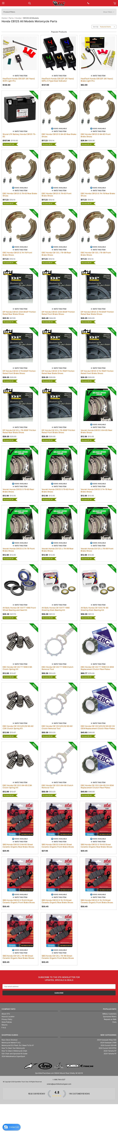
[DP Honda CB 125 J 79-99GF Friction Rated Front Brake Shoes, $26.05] (59, 405)
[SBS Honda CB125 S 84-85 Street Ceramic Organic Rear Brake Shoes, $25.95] (20, 819)
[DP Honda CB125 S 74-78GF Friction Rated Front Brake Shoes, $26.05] (98, 345)
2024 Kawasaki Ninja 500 (106, 1040)
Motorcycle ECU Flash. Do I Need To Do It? (18, 1045)
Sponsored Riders (109, 1016)
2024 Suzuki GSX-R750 (107, 1048)
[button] (59, 12)
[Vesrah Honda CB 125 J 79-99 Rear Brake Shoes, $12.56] (59, 523)
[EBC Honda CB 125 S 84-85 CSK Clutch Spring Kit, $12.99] (20, 760)
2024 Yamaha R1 (110, 1054)
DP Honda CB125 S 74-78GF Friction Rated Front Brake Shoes (97, 372)
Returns (4, 1025)
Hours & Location (8, 1016)
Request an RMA (110, 1019)
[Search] (29, 3)
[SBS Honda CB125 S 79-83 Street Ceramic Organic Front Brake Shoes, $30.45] (20, 875)
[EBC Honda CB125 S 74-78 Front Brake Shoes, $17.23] (20, 227)
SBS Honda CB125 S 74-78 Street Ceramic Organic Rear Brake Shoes (57, 901)
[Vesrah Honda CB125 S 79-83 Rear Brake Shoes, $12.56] (20, 464)
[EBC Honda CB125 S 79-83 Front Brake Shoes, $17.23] (59, 168)
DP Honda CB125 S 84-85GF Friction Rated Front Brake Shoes (58, 313)
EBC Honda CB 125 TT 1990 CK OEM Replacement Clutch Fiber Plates (97, 668)
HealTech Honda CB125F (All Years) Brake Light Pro (97, 79)
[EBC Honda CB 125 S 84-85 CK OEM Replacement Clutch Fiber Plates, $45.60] (98, 760)
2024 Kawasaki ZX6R (108, 1043)
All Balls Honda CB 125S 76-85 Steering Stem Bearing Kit (94, 609)
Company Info (8, 1009)
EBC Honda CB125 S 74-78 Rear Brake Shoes (98, 194)
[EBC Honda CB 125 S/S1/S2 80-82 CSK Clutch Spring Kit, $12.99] (20, 701)
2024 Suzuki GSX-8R (108, 1045)
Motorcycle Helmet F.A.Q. (11, 1043)
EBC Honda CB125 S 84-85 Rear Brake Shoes (59, 135)
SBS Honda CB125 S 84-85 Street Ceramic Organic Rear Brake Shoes (18, 845)
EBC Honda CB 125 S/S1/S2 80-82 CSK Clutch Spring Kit (18, 727)
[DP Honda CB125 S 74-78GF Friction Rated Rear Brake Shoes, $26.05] (59, 345)
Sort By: (96, 27)
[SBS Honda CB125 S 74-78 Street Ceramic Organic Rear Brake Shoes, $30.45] (59, 875)
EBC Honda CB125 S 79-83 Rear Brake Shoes (20, 194)
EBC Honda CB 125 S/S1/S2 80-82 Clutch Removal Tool (57, 727)
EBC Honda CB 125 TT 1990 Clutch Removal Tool (57, 668)
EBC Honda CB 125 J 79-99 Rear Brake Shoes (56, 253)
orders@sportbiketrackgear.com (59, 1084)
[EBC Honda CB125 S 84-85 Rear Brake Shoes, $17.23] (59, 109)
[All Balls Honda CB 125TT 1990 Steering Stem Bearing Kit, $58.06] (59, 582)
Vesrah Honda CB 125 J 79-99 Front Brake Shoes (97, 549)
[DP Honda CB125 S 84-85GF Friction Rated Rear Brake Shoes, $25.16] (20, 286)
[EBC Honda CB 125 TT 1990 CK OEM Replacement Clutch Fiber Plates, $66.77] (98, 641)
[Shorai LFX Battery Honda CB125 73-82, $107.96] (20, 109)
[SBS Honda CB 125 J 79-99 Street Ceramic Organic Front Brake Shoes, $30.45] (59, 930)
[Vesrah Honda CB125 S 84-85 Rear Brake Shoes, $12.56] (98, 405)
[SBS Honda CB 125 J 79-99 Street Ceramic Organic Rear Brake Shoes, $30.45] (20, 930)
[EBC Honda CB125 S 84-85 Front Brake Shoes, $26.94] (98, 109)
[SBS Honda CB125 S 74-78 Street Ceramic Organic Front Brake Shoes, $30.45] (98, 875)
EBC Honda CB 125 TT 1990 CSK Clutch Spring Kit (17, 668)
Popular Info (109, 1009)
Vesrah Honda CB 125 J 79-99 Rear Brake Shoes (57, 549)
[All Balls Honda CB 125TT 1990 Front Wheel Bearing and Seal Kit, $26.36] (20, 582)
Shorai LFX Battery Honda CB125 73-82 (19, 135)
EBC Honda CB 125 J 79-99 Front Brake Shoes (96, 253)
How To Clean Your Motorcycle (13, 1048)
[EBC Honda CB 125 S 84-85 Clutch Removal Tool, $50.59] (59, 760)
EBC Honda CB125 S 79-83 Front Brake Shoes (56, 194)
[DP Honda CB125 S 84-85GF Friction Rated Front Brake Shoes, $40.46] (59, 286)
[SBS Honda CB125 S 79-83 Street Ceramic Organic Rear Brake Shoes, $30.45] (98, 819)
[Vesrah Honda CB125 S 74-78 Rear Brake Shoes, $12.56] (98, 464)
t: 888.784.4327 (59, 1079)
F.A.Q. (4, 1027)
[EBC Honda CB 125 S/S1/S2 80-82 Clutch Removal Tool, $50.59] (59, 701)
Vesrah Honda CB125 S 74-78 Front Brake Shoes (19, 549)
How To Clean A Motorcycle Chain (14, 1051)
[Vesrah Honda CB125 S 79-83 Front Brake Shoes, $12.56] (59, 464)
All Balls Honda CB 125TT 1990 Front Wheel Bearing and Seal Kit (19, 609)
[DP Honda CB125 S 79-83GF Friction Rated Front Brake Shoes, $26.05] (20, 345)
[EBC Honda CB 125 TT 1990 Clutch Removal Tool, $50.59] (59, 641)
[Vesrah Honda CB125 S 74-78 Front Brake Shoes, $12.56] (20, 523)
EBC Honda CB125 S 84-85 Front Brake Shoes (96, 135)
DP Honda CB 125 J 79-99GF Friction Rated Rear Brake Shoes (19, 431)
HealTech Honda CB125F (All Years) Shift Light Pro (19, 79)
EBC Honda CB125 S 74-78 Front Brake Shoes (17, 253)
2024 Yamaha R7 (110, 1051)
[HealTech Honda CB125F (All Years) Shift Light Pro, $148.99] (20, 53)
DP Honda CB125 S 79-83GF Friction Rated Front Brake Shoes (19, 372)
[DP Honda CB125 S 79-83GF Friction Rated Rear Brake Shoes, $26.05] (98, 286)
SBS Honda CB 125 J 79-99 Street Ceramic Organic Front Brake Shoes (58, 957)
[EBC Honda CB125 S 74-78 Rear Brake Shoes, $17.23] (98, 168)
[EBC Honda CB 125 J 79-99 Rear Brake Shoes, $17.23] (59, 227)
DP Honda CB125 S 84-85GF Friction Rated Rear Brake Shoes (19, 313)
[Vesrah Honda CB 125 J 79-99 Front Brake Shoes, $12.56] (98, 523)
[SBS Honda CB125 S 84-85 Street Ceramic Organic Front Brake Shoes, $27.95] (59, 819)
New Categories (108, 1035)
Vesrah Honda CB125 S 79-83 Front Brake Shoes (58, 490)
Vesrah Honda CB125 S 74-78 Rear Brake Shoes (96, 490)
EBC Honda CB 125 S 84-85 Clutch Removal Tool (57, 786)
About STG (6, 1014)
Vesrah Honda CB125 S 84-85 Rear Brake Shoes (96, 431)
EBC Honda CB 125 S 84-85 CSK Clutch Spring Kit (17, 786)
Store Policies (7, 1022)
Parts (114, 1022)
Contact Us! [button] (14, 1127)
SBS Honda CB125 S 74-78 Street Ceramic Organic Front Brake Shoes (97, 901)
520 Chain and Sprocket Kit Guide (14, 1054)
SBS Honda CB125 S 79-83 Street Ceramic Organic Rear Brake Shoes (96, 845)
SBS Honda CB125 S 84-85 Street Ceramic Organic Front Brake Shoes (58, 845)
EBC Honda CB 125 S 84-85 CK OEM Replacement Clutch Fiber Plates (97, 786)
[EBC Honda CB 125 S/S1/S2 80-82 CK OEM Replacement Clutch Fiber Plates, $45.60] (98, 701)
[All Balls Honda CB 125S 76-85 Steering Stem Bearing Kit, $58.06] (98, 582)
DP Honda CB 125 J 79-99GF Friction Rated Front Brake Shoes (58, 431)
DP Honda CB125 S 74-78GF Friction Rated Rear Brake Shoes (58, 372)
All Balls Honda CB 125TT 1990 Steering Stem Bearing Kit (55, 609)
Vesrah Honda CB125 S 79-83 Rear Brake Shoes (18, 490)
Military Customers (109, 1014)
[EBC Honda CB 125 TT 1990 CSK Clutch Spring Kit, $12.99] (20, 641)
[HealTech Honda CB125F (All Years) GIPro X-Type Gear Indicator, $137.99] (59, 53)
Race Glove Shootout (9, 1040)
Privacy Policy (7, 1019)
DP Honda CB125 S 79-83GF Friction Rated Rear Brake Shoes (97, 313)
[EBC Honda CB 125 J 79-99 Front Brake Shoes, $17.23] (98, 227)
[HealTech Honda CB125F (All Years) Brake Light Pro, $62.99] (98, 53)
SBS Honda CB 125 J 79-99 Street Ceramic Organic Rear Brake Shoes (18, 957)
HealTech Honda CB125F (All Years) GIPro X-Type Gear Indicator (58, 79)
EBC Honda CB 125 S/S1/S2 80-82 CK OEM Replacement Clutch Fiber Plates (98, 727)
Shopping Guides (10, 1035)
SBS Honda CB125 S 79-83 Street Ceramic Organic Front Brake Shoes (19, 901)
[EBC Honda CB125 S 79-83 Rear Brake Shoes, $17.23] (20, 168)
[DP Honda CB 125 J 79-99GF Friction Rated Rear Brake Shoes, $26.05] (20, 405)
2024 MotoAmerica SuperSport (13, 1056)
